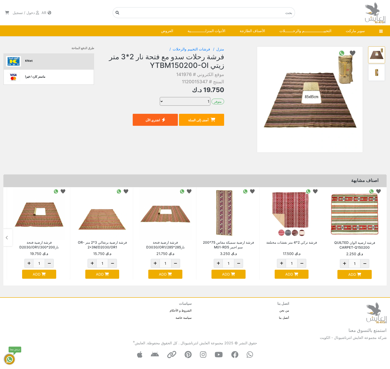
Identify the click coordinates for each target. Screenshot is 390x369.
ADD (352, 274)
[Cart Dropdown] (7, 13)
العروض (167, 31)
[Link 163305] (228, 213)
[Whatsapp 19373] (308, 191)
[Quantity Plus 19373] (281, 263)
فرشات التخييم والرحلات (192, 49)
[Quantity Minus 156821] (175, 263)
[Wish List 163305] (252, 191)
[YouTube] (219, 354)
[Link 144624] (102, 213)
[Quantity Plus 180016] (344, 263)
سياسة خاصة (184, 317)
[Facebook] (234, 354)
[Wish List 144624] (125, 191)
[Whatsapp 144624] (119, 191)
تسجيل (18, 12)
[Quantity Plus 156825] (28, 263)
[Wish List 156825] (62, 191)
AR (44, 12)
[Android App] (155, 354)
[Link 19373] (291, 213)
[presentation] (382, 237)
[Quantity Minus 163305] (238, 263)
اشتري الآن (153, 120)
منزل (220, 49)
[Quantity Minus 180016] (364, 263)
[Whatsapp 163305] (245, 191)
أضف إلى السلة (198, 120)
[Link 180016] (354, 213)
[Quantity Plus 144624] (92, 263)
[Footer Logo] (376, 312)
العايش (140, 343)
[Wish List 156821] (189, 191)
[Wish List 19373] (315, 191)
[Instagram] (203, 354)
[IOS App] (139, 354)
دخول (30, 12)
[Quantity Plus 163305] (218, 263)
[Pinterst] (188, 354)
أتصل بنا (284, 317)
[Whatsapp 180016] (371, 191)
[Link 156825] (39, 213)
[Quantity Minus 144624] (112, 263)
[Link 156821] (165, 213)
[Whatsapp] (250, 354)
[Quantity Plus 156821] (155, 263)
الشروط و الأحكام (181, 310)
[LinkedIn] (171, 354)
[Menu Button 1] (381, 30)
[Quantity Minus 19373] (301, 263)
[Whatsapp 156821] (182, 191)
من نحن (284, 310)
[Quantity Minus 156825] (49, 263)
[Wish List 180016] (378, 191)
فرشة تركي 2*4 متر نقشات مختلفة (291, 242)
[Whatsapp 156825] (56, 191)
